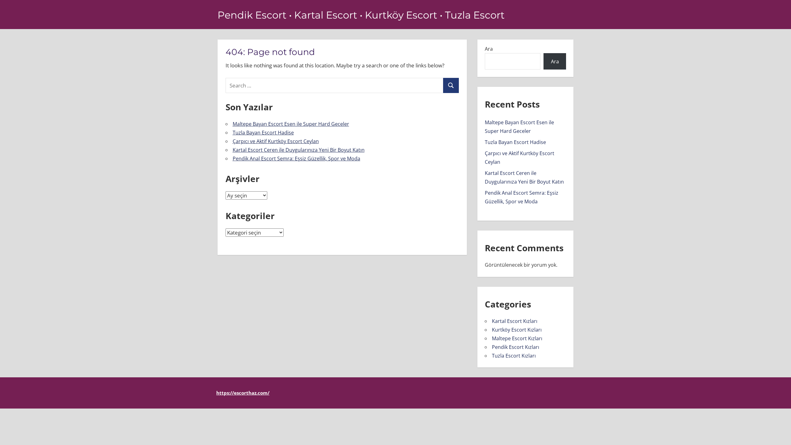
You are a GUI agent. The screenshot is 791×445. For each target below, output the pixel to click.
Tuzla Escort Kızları (514, 355)
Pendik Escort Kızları (515, 347)
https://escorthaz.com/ (242, 393)
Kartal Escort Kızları (514, 321)
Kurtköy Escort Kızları (517, 329)
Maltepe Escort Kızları (517, 338)
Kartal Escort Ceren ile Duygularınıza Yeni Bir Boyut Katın (299, 149)
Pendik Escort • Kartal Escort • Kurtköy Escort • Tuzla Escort (361, 15)
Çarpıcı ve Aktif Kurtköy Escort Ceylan (276, 141)
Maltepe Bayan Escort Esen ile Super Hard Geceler (291, 124)
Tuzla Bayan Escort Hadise (263, 132)
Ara (489, 48)
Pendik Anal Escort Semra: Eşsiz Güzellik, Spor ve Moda (296, 158)
